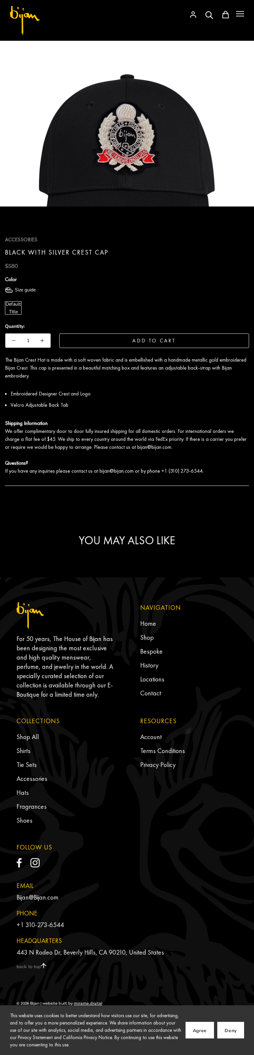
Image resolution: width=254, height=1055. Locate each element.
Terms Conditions (162, 750)
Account (151, 737)
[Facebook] (19, 862)
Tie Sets (27, 764)
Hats (23, 792)
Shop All (28, 737)
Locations (152, 679)
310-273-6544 (44, 924)
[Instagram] (35, 862)
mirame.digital (88, 1003)
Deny (231, 1030)
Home (148, 623)
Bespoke (151, 651)
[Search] (209, 15)
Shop (147, 637)
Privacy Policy (158, 764)
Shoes (24, 820)
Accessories (32, 778)
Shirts (23, 750)
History (149, 665)
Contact (150, 693)
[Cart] (226, 15)
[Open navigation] (240, 14)
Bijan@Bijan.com (38, 897)
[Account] (193, 15)
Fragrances (32, 806)
